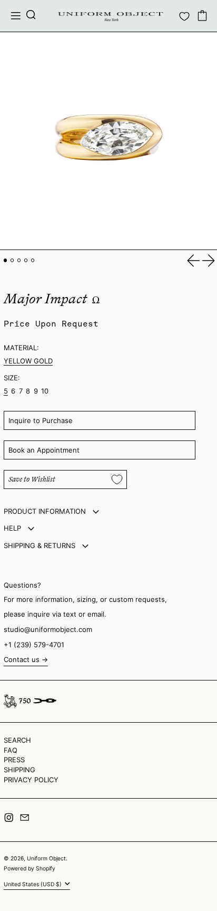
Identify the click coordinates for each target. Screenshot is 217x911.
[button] (31, 15)
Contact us (22, 660)
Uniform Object (46, 858)
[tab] (5, 260)
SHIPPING (19, 769)
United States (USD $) (33, 884)
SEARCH (17, 740)
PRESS (14, 759)
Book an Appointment (44, 450)
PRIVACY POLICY (31, 779)
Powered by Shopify (29, 868)
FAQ (10, 750)
